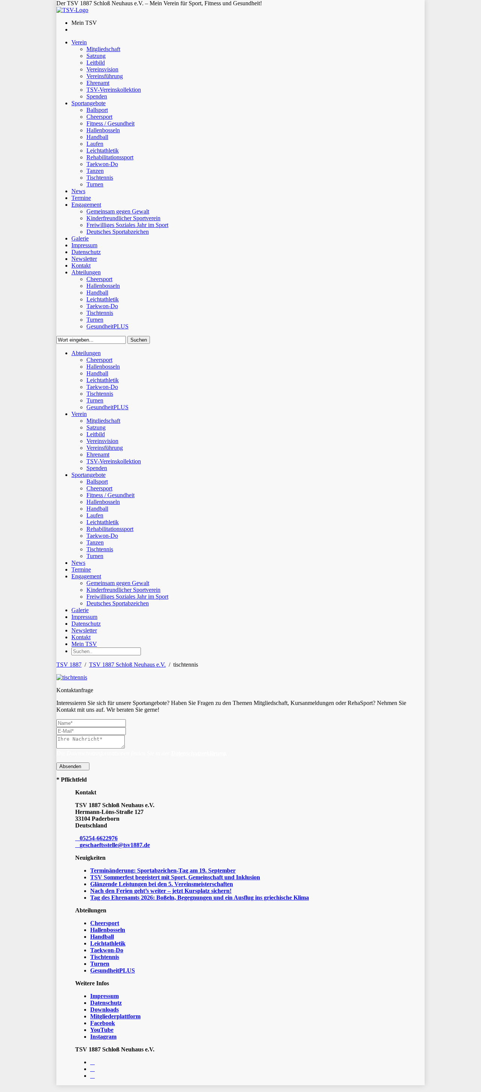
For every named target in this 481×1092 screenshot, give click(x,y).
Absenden (71, 766)
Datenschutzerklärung (198, 753)
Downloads (104, 1009)
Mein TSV (84, 644)
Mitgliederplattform (115, 1016)
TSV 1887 (69, 664)
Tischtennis (104, 957)
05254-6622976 (99, 838)
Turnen (99, 963)
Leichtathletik (108, 943)
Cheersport (104, 923)
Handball (102, 936)
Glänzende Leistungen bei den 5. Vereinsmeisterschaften (161, 884)
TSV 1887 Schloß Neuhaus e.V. (127, 664)
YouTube (101, 1030)
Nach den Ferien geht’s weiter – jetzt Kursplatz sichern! (160, 891)
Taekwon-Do (106, 950)
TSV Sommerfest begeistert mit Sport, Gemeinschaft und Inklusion (175, 877)
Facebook (102, 1023)
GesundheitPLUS (112, 970)
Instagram (103, 1036)
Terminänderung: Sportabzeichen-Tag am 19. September (163, 870)
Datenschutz (106, 1003)
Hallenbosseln (107, 930)
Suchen (138, 340)
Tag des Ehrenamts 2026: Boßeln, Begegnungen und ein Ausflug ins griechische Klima (199, 897)
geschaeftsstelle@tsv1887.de (115, 845)
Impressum (104, 996)
